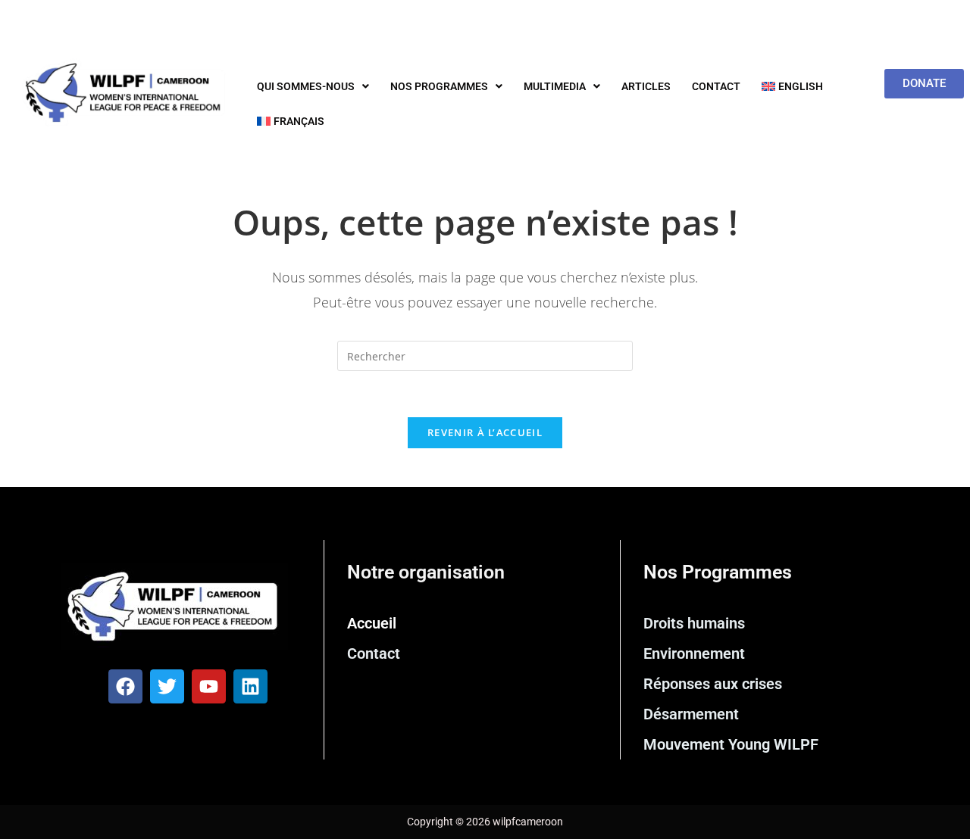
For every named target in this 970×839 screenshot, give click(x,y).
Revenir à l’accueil (485, 432)
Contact (716, 86)
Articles (646, 86)
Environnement (694, 653)
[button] (313, 86)
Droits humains (694, 623)
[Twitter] (167, 686)
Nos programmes (439, 86)
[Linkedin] (250, 686)
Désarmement (691, 714)
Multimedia (555, 86)
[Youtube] (209, 686)
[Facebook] (125, 686)
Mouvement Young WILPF (730, 744)
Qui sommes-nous (306, 86)
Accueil (371, 623)
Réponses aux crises (712, 684)
